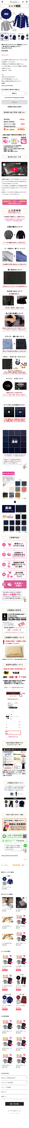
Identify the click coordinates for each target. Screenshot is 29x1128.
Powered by (13, 1113)
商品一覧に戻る (14, 1104)
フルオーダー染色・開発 (7, 1082)
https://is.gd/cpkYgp (7, 85)
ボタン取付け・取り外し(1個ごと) (11, 89)
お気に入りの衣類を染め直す (8, 1078)
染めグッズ (4, 1092)
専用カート (4, 1096)
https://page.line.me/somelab (10, 855)
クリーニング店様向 (6, 1087)
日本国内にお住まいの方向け (14, 106)
